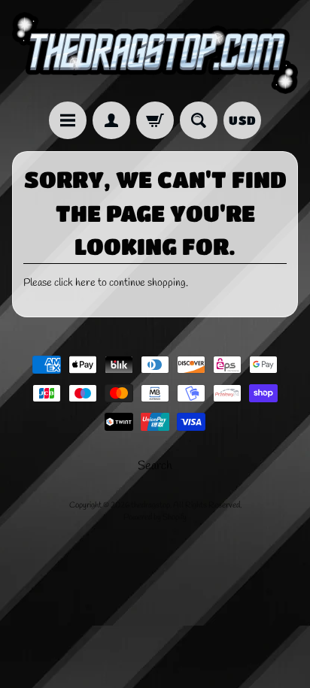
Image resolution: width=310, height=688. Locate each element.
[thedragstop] (155, 53)
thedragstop (150, 505)
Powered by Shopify (155, 517)
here (85, 282)
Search (155, 466)
